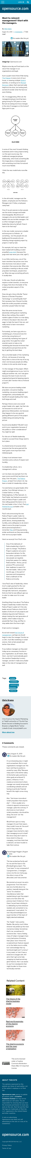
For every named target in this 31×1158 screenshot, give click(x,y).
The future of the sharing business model (13, 1001)
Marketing (13, 690)
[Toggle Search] (28, 2)
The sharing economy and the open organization (15, 1046)
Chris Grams (8, 29)
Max (11, 530)
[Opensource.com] (15, 9)
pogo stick (12, 252)
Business (12, 678)
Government (14, 681)
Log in (21, 2)
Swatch (23, 80)
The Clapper (6, 78)
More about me (8, 732)
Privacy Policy (7, 1145)
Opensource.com (8, 1094)
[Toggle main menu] (2, 2)
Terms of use (6, 1148)
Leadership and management (14, 686)
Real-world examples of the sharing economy (14, 1023)
